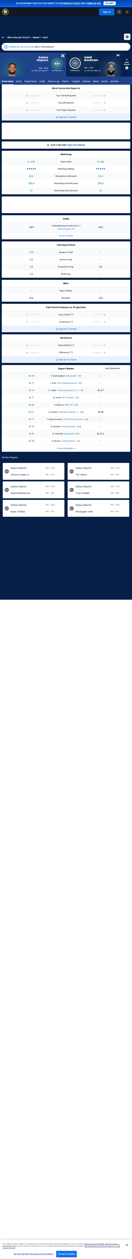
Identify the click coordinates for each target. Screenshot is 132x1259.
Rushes (86, 81)
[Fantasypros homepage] (5, 14)
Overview (7, 81)
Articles (114, 81)
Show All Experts (65, 448)
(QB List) (68, 404)
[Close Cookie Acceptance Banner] (126, 1245)
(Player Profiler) (68, 426)
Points (65, 81)
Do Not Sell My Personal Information (33, 1254)
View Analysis (65, 229)
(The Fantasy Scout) (72, 419)
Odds (42, 81)
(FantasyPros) (68, 441)
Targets (75, 81)
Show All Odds (66, 235)
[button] (66, 47)
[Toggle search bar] (119, 12)
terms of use (93, 3)
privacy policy (71, 3)
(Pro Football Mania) (67, 383)
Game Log (53, 81)
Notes (104, 81)
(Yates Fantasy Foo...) (67, 390)
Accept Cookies (66, 1254)
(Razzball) (71, 376)
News (96, 81)
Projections (30, 81)
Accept (109, 3)
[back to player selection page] (2, 37)
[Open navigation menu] (127, 12)
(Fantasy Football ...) (68, 412)
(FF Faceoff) (68, 397)
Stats (19, 81)
